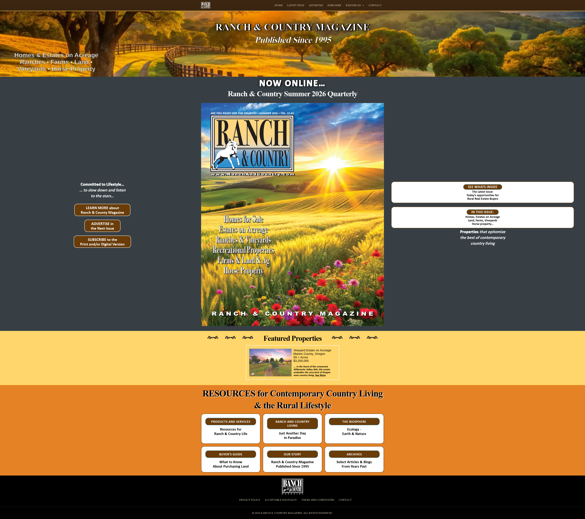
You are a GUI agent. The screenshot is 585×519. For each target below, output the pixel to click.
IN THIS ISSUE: (482, 212)
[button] (362, 5)
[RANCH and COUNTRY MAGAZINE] (205, 5)
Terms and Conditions (317, 499)
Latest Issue (295, 5)
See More (320, 375)
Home (279, 5)
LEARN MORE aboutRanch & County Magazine (102, 209)
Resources (353, 5)
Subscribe (334, 5)
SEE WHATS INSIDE (482, 187)
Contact (375, 5)
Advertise (316, 5)
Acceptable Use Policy (281, 499)
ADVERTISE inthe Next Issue (102, 225)
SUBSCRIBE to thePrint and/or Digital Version (102, 241)
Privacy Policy (249, 499)
